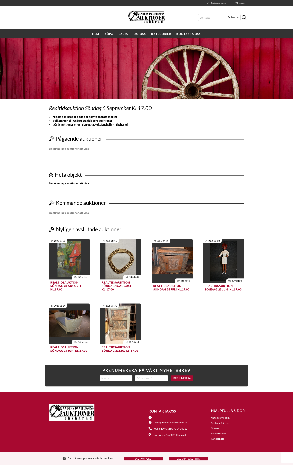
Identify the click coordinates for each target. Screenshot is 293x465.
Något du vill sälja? (220, 417)
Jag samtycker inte (188, 458)
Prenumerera (182, 378)
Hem (95, 33)
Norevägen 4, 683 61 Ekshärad (170, 435)
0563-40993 (160, 428)
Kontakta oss (188, 33)
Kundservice (217, 438)
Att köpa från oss (220, 422)
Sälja (123, 33)
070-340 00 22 (179, 428)
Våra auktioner (219, 433)
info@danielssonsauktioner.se (171, 422)
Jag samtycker (143, 458)
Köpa (108, 33)
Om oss (139, 33)
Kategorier (161, 33)
